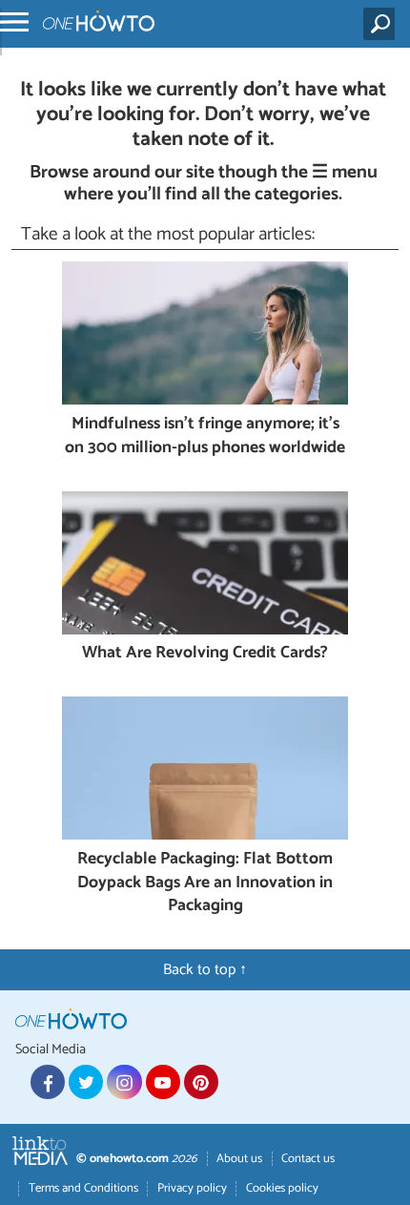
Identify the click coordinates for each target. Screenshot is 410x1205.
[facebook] (48, 1082)
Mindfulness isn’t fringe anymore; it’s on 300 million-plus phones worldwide (205, 436)
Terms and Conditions (83, 1188)
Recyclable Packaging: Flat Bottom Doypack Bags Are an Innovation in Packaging (205, 883)
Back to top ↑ (205, 970)
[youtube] (163, 1082)
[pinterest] (201, 1082)
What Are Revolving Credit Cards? (205, 654)
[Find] (383, 24)
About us (239, 1159)
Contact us (308, 1159)
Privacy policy (192, 1188)
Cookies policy (282, 1188)
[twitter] (86, 1082)
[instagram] (124, 1082)
